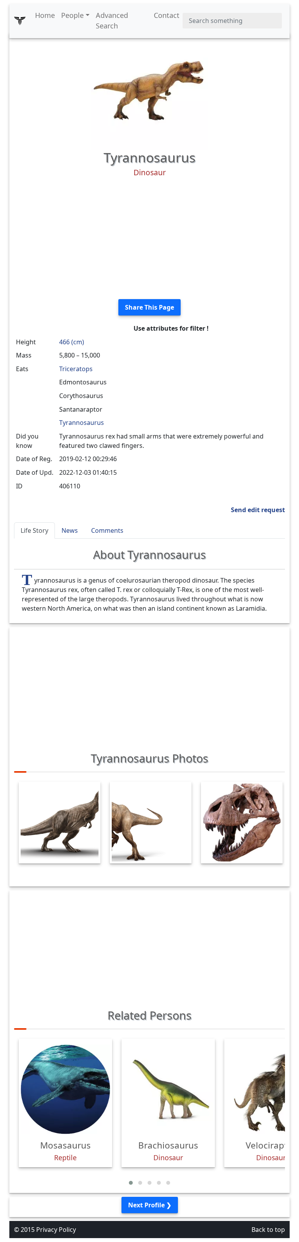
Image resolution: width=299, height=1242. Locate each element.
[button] (130, 1183)
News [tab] (70, 530)
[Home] (20, 20)
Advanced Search (112, 20)
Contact (166, 15)
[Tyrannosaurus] (149, 90)
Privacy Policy (56, 1229)
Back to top (268, 1229)
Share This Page (149, 307)
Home (45, 15)
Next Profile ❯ (149, 1205)
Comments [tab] (107, 530)
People (72, 15)
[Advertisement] (149, 238)
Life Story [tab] (34, 530)
